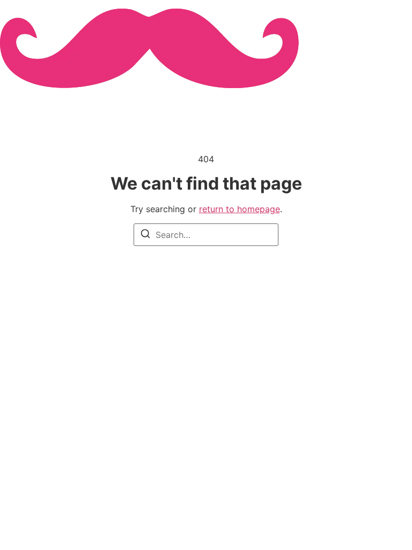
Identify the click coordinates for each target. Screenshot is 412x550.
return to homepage (239, 209)
